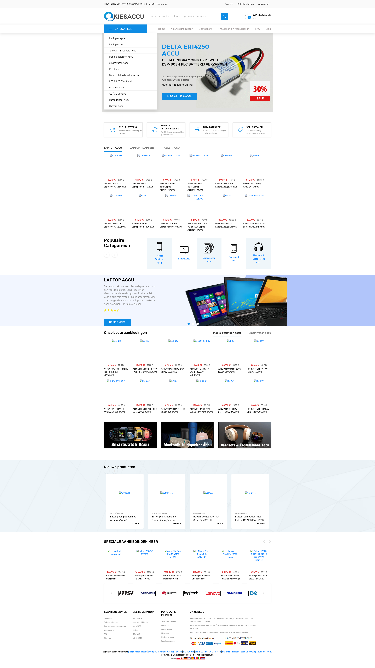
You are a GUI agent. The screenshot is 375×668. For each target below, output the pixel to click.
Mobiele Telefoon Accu (121, 56)
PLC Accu (114, 69)
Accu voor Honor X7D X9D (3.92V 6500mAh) (114, 410)
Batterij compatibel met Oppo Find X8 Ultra (206, 518)
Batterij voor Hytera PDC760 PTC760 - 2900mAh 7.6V (144, 577)
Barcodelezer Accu (119, 100)
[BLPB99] (259, 391)
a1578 (218, 652)
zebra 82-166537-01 (204, 652)
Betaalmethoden (245, 4)
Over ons (229, 4)
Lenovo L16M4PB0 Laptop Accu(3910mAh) (226, 185)
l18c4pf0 (136, 634)
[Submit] (224, 16)
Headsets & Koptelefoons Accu (259, 259)
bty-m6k (226, 652)
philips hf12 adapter (137, 652)
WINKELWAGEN (262, 14)
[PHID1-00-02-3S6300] (199, 206)
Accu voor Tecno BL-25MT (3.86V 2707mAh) (229, 410)
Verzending (263, 4)
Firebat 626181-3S (159, 513)
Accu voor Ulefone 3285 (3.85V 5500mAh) (229, 370)
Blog (268, 28)
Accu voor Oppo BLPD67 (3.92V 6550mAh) (172, 370)
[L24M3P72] (143, 166)
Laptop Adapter (117, 38)
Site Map (107, 638)
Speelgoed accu (167, 641)
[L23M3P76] (116, 206)
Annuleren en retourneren (233, 28)
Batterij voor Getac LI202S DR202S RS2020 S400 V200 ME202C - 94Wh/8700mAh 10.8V (258, 577)
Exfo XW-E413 (241, 513)
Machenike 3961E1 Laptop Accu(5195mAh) (226, 225)
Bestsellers (205, 28)
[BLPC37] (145, 391)
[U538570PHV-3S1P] (255, 206)
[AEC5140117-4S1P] (171, 166)
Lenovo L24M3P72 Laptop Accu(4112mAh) (143, 185)
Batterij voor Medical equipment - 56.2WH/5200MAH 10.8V (115, 577)
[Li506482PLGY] (202, 351)
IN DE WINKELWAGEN (179, 96)
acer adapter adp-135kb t (170, 652)
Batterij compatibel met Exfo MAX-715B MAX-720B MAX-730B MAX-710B (249, 518)
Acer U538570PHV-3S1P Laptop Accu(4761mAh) (254, 225)
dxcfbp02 (152, 652)
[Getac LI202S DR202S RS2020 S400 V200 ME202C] (258, 556)
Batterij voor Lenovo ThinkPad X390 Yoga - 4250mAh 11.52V (230, 577)
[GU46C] (144, 351)
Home (161, 28)
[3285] (230, 351)
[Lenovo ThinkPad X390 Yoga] (230, 554)
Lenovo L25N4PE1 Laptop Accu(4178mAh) (171, 225)
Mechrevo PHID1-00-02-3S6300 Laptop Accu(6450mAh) (198, 227)
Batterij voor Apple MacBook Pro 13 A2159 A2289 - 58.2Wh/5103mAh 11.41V (172, 577)
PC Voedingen (116, 87)
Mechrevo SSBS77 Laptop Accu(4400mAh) (143, 225)
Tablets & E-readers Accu (122, 50)
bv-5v (269, 652)
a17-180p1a (188, 652)
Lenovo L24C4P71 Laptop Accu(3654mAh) (115, 185)
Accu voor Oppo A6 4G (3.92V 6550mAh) (257, 370)
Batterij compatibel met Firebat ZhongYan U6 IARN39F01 (164, 518)
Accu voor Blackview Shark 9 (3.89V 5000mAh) (199, 372)
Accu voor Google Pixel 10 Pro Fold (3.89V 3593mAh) (116, 372)
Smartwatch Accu (118, 63)
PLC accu (165, 625)
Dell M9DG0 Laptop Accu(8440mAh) (252, 185)
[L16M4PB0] (227, 166)
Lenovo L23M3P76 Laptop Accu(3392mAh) (115, 225)
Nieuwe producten (182, 28)
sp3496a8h (259, 652)
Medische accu (167, 637)
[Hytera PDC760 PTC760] (144, 553)
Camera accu (166, 629)
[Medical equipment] (116, 553)
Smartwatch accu (168, 621)
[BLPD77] (259, 351)
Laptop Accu (116, 44)
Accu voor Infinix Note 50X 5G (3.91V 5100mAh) (201, 410)
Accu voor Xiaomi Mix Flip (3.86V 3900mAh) (173, 410)
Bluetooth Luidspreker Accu (124, 75)
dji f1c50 (236, 652)
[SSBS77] (143, 206)
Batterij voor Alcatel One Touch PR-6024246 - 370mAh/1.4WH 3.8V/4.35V (201, 577)
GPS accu (165, 633)
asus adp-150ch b (140, 622)
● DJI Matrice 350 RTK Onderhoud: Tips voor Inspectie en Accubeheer (219, 632)
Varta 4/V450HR (116, 513)
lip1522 (135, 630)
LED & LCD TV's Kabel (120, 81)
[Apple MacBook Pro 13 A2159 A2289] (173, 554)
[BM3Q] (173, 391)
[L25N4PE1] (171, 206)
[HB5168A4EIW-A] (116, 391)
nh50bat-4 (137, 618)
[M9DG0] (255, 166)
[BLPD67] (173, 351)
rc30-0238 (137, 638)
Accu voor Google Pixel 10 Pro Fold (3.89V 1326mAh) (145, 370)
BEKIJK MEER (117, 322)
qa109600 (137, 626)
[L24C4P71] (116, 166)
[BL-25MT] (230, 391)
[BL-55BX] (201, 391)
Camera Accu (116, 106)
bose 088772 (247, 652)
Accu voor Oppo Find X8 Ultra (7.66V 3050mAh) (258, 410)
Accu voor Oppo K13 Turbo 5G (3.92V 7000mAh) (145, 410)
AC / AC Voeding (117, 93)
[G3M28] (116, 351)
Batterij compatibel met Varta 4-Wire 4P (123, 518)
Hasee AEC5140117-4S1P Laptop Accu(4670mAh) (169, 187)
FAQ (257, 28)
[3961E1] (227, 206)
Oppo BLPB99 (199, 513)
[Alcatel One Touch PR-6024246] (201, 554)
